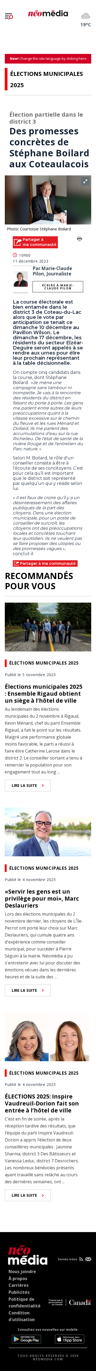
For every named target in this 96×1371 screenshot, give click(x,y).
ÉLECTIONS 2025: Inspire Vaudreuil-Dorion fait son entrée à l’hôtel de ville (42, 1103)
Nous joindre (22, 1271)
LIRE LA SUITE (24, 785)
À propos (18, 1278)
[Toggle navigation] (9, 16)
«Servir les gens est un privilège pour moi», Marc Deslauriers (42, 898)
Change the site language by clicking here (48, 58)
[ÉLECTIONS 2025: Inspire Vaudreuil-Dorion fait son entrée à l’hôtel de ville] (48, 1036)
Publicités (19, 1292)
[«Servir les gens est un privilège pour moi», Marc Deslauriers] (48, 831)
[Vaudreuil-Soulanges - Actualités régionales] (48, 12)
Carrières (19, 1285)
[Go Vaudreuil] (26, 1254)
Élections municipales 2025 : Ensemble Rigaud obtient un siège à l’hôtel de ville (43, 693)
